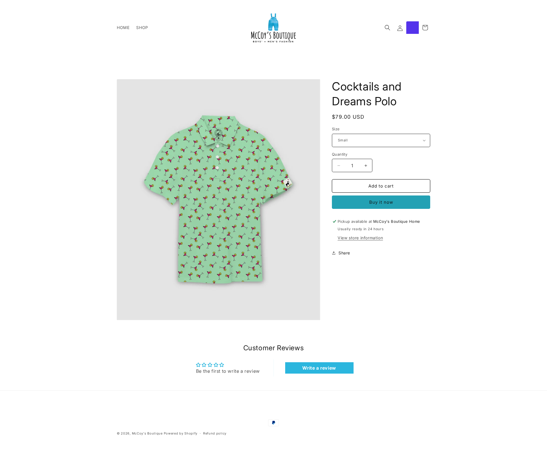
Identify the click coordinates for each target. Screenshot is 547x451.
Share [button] (344, 252)
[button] (387, 27)
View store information (360, 237)
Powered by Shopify (181, 433)
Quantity (339, 154)
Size (336, 129)
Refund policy (214, 433)
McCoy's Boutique (147, 433)
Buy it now (381, 202)
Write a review (319, 368)
